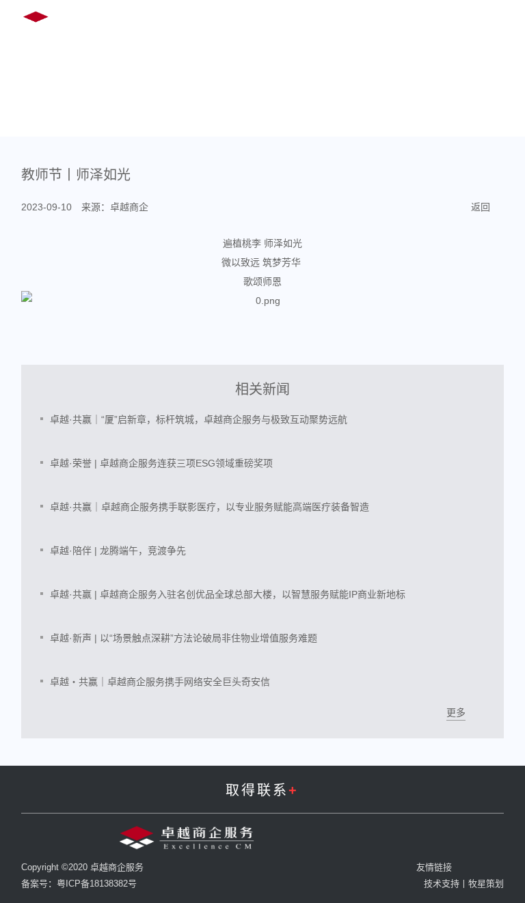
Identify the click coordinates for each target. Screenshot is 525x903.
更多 (456, 712)
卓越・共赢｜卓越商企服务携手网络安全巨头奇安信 (160, 681)
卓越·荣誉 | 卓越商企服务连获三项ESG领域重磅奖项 (161, 463)
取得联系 (262, 790)
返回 (480, 207)
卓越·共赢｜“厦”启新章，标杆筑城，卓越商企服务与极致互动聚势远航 (198, 419)
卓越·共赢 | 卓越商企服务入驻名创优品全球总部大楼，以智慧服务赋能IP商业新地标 (227, 594)
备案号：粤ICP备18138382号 (79, 883)
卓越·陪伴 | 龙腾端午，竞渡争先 (118, 550)
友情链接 (434, 867)
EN (388, 19)
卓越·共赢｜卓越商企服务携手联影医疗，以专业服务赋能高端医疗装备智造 (209, 506)
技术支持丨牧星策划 (464, 883)
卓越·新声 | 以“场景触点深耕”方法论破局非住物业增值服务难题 (183, 638)
